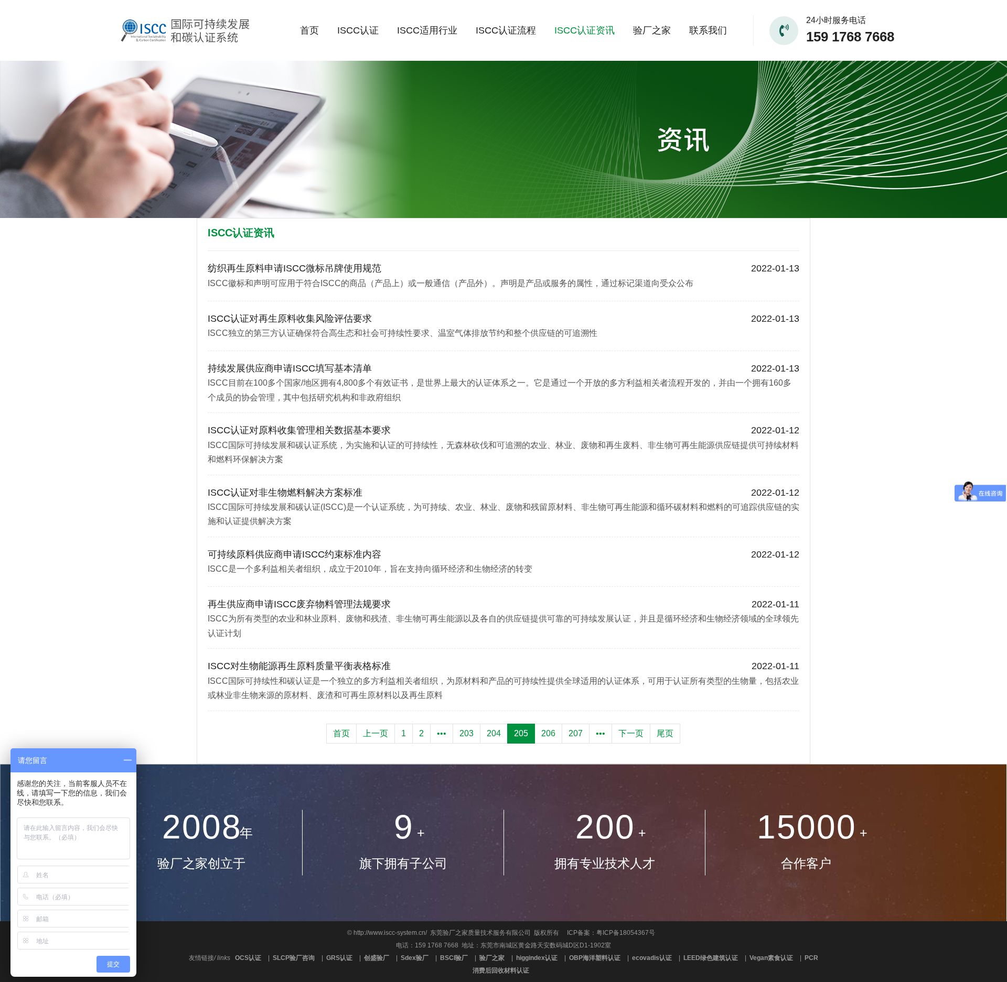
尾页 (665, 733)
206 (548, 733)
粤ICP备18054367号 (625, 932)
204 (494, 733)
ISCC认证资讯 (584, 30)
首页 (309, 30)
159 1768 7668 (850, 37)
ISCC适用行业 (427, 30)
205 (521, 733)
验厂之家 (652, 30)
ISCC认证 (358, 30)
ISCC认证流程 (506, 30)
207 (576, 733)
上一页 (375, 733)
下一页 (631, 733)
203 (466, 733)
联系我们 (708, 30)
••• (441, 733)
